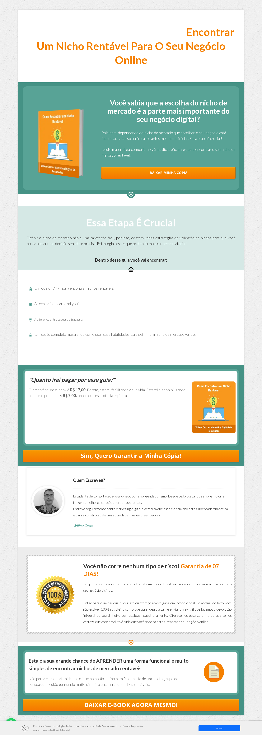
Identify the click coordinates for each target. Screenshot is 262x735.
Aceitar (219, 728)
